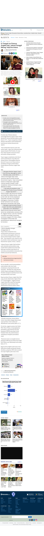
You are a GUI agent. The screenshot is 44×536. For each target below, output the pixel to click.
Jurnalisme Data (26, 33)
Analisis (39, 500)
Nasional (12, 37)
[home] (1, 33)
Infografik (39, 499)
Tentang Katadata (5, 522)
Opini (2, 508)
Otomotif (39, 33)
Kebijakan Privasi (28, 522)
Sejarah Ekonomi (25, 499)
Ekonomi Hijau (20, 33)
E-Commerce (18, 499)
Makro (9, 499)
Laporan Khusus (3, 510)
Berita (3, 33)
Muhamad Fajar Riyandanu (11, 49)
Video (2, 34)
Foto (9, 510)
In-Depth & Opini (34, 33)
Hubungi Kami (39, 522)
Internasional (21, 37)
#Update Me (16, 374)
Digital (10, 33)
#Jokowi (3, 374)
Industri (16, 37)
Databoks (17, 510)
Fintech (17, 500)
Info (8, 34)
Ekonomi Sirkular (33, 500)
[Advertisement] (33, 101)
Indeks (17, 507)
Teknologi (17, 504)
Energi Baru (32, 499)
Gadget (17, 503)
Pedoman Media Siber (21, 522)
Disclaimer (34, 522)
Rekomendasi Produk (5, 288)
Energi (25, 37)
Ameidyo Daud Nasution (8, 372)
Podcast (5, 34)
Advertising (11, 522)
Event (17, 511)
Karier (15, 522)
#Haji (11, 374)
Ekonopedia (14, 33)
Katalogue (10, 509)
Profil (24, 500)
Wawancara (3, 509)
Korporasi (9, 503)
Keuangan (10, 500)
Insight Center (18, 509)
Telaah (2, 507)
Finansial (7, 33)
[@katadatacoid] (36, 519)
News (9, 507)
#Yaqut (7, 374)
